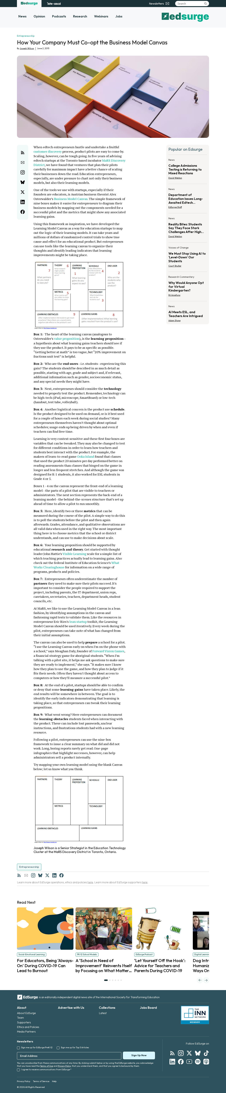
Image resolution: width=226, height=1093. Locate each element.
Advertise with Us (71, 1008)
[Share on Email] (22, 162)
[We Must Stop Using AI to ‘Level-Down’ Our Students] (187, 257)
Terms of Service (41, 1081)
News (22, 16)
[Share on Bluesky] (22, 182)
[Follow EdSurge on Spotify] (198, 1061)
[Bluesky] (40, 875)
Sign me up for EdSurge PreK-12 (36, 1047)
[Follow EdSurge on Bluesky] (198, 1053)
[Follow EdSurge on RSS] (172, 1053)
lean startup (78, 621)
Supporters (24, 1022)
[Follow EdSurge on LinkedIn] (172, 1061)
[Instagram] (33, 875)
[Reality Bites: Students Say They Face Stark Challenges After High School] (187, 228)
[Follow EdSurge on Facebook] (181, 1061)
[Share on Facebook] (22, 212)
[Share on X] (22, 192)
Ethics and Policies (28, 1027)
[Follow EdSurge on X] (189, 1053)
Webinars (101, 16)
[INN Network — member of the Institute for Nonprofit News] (195, 1015)
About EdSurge (26, 1013)
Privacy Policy (64, 1066)
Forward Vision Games (108, 651)
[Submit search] (205, 3)
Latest (103, 1013)
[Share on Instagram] (22, 172)
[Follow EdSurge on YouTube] (189, 1061)
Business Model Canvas (70, 199)
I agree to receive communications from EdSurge (46, 1069)
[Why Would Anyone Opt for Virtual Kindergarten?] (187, 287)
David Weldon (175, 178)
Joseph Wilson (27, 48)
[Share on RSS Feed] (22, 153)
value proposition (66, 338)
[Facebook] (61, 875)
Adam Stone (174, 320)
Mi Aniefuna (174, 295)
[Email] (26, 875)
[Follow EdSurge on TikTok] (206, 1053)
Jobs (118, 16)
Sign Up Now (139, 1055)
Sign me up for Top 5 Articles (75, 1047)
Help (54, 1081)
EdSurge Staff (175, 207)
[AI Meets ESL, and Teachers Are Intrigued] (187, 312)
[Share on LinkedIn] (22, 202)
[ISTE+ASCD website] (53, 3)
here (90, 882)
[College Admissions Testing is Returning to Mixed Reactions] (187, 170)
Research (80, 16)
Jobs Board (148, 1008)
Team (20, 1017)
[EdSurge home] (29, 3)
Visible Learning (74, 554)
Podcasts (59, 16)
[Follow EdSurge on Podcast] (206, 1061)
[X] (47, 875)
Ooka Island (85, 456)
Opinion (39, 16)
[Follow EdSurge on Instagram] (181, 1053)
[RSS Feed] (19, 875)
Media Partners (26, 1031)
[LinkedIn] (54, 875)
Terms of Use (46, 1066)
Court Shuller (174, 266)
